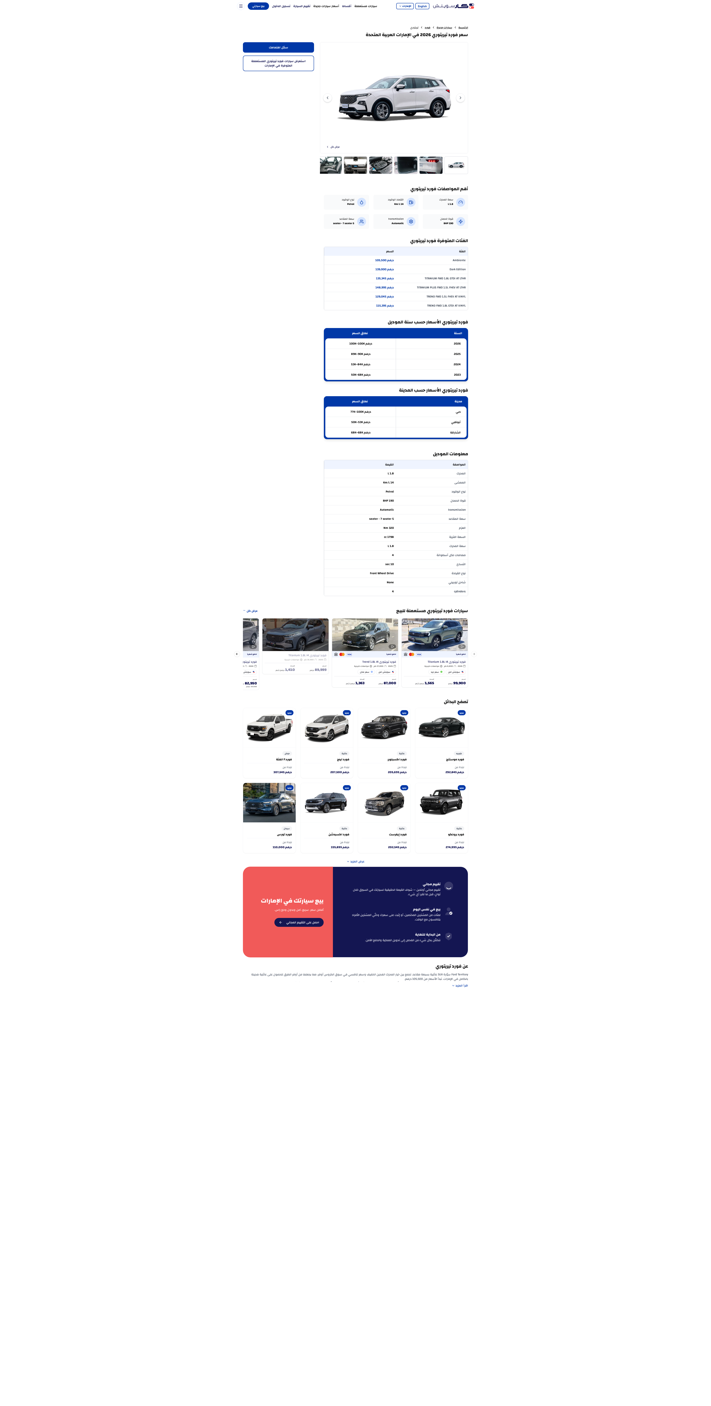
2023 (457, 374)
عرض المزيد (357, 861)
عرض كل (335, 146)
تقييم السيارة (301, 6)
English (422, 6)
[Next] (460, 97)
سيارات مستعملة (365, 6)
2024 (457, 364)
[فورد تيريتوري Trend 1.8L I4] (365, 652)
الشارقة (455, 432)
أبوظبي (456, 422)
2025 (457, 354)
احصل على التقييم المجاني (302, 922)
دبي (458, 412)
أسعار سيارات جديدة (326, 6)
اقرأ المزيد (461, 985)
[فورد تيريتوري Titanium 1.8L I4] (435, 652)
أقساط (346, 6)
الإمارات (406, 6)
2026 (457, 343)
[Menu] (241, 6)
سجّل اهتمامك (278, 47)
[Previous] (327, 97)
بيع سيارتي (258, 6)
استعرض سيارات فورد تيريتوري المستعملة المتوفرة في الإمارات (278, 63)
